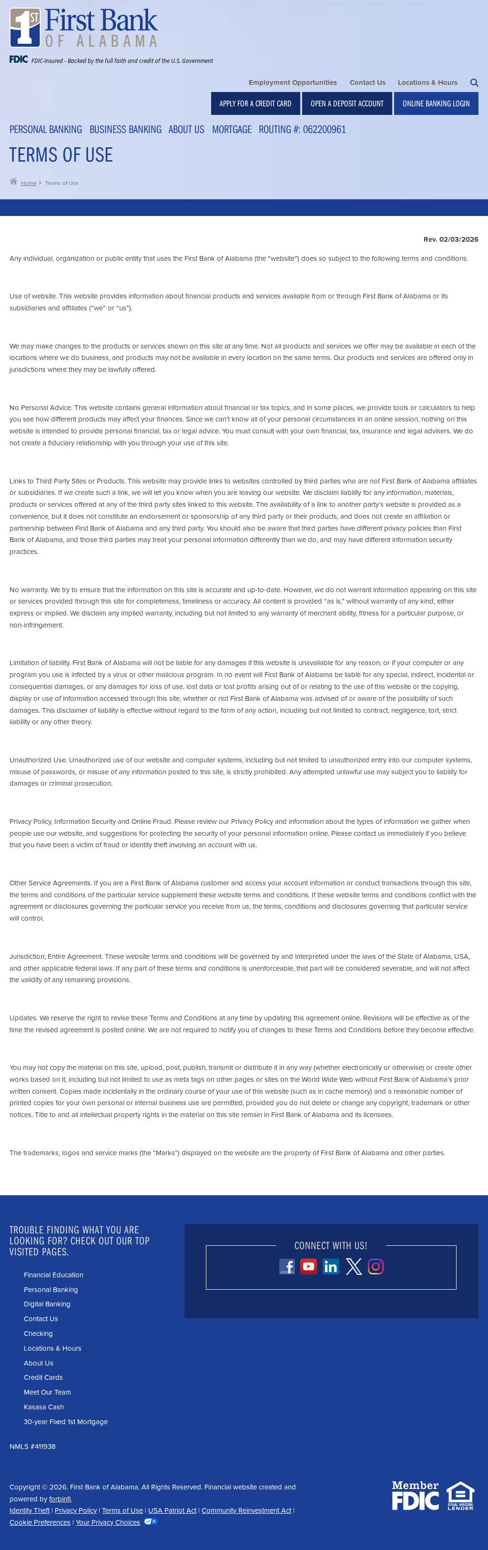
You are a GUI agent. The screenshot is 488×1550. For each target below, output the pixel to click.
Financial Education (53, 1275)
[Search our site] (474, 83)
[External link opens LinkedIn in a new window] (331, 1266)
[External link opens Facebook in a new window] (287, 1266)
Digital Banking (47, 1304)
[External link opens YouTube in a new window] (308, 1266)
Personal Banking (46, 129)
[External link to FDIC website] (415, 1506)
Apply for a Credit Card (256, 103)
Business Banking (126, 129)
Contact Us (368, 82)
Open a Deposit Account (347, 103)
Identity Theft (30, 1510)
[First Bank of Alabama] (111, 28)
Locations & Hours (428, 82)
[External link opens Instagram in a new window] (376, 1266)
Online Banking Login (436, 103)
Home (29, 183)
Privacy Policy (76, 1510)
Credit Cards (43, 1377)
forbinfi (60, 1499)
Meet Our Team (47, 1392)
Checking (38, 1333)
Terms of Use (122, 1510)
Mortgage (232, 129)
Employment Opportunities (293, 82)
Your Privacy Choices (108, 1522)
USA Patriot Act (172, 1510)
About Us (186, 129)
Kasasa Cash (44, 1407)
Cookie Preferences (40, 1522)
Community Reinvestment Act (246, 1510)
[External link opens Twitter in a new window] (354, 1266)
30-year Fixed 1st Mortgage (66, 1421)
